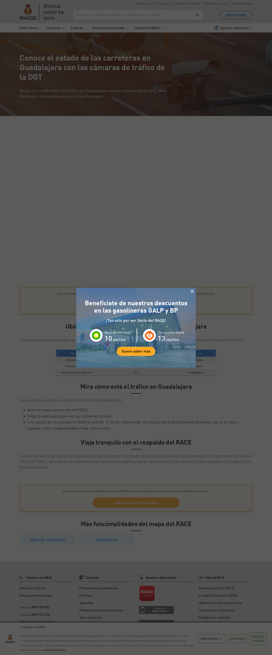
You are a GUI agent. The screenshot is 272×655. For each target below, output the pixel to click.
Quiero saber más (136, 351)
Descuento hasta (118, 332)
